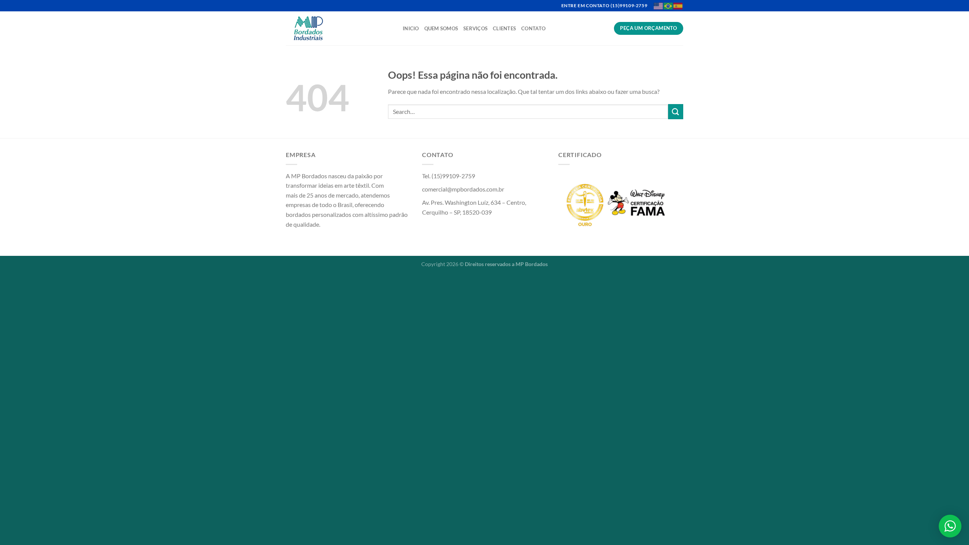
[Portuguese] (668, 5)
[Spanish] (678, 5)
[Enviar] (675, 111)
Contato (533, 28)
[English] (659, 5)
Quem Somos (441, 28)
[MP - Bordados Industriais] (338, 28)
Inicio (411, 28)
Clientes (504, 28)
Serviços (475, 28)
